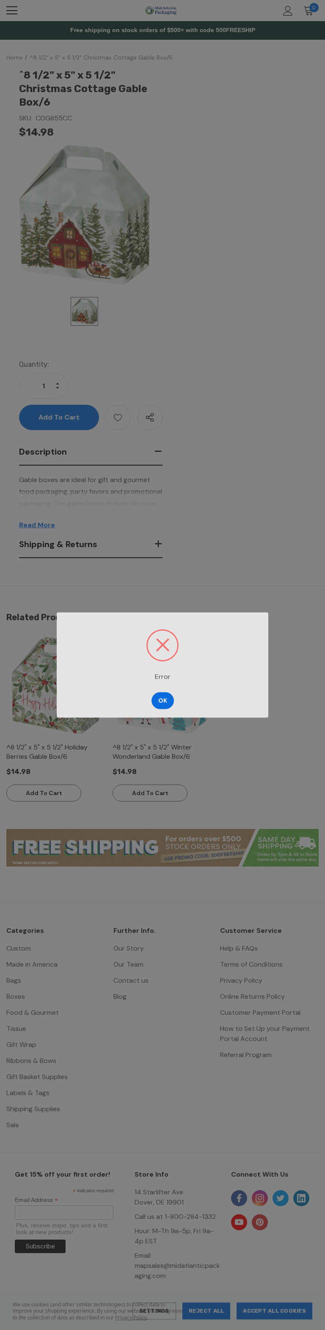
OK (162, 701)
